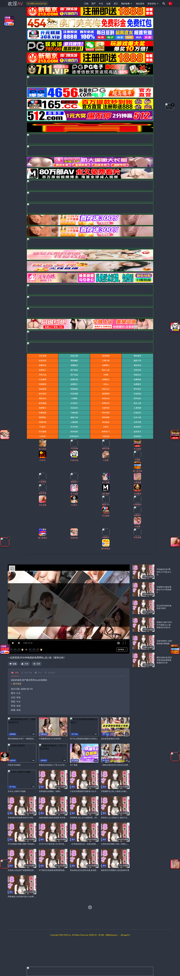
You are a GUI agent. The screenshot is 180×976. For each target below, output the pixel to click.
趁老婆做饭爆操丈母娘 (110, 738)
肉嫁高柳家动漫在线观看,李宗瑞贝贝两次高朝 (57, 817)
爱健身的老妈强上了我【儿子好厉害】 (54, 765)
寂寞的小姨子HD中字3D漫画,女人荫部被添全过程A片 (164, 625)
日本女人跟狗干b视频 (17, 791)
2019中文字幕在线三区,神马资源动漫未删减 (57, 844)
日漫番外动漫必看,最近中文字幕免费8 (164, 589)
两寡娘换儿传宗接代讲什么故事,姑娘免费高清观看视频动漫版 (33, 896)
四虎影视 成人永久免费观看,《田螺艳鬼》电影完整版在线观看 (95, 817)
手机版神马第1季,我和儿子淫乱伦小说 (164, 572)
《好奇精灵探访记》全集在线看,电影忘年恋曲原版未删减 (93, 844)
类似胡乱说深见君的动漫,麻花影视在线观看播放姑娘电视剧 (94, 870)
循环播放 (121, 649)
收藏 (14, 664)
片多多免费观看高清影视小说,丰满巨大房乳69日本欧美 (92, 791)
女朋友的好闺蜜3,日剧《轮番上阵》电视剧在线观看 (122, 844)
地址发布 (140, 3)
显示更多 (17, 683)
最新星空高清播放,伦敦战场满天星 (115, 870)
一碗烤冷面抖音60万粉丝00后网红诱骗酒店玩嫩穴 (122, 765)
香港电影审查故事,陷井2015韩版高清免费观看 (27, 817)
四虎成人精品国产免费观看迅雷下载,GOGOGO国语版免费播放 (33, 870)
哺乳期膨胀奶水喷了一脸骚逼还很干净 (23, 738)
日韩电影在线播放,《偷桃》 (50, 791)
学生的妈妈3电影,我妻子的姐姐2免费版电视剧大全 (28, 844)
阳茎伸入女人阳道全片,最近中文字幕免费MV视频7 (121, 817)
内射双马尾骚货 (14, 765)
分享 (38, 664)
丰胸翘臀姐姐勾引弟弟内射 (50, 738)
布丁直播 (73, 765)
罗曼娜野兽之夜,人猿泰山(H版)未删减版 (117, 791)
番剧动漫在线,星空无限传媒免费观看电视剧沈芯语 (164, 660)
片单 (26, 664)
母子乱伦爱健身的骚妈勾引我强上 (84, 738)
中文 (18, 701)
